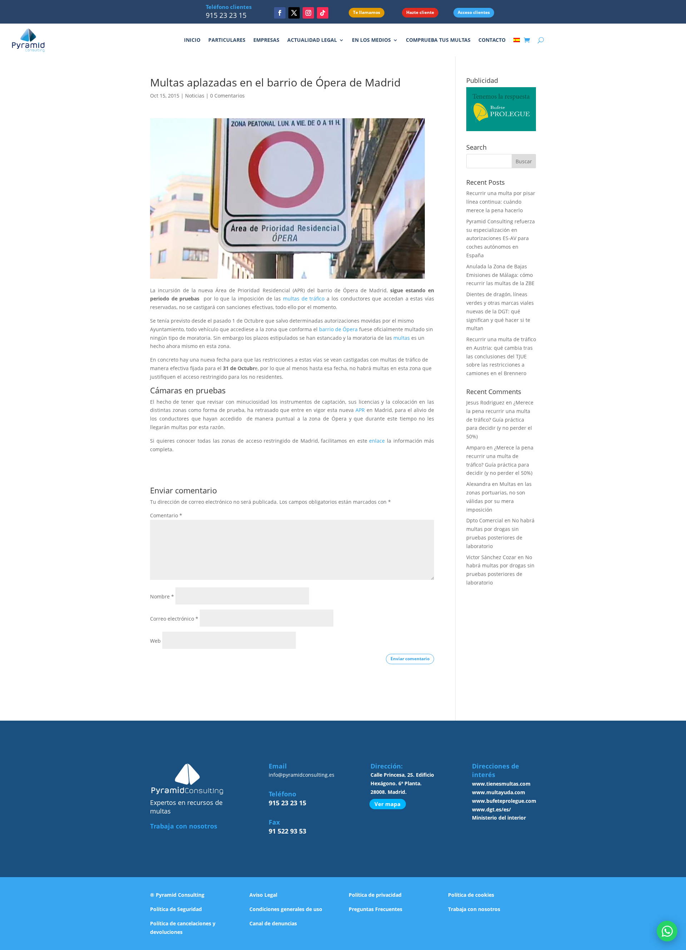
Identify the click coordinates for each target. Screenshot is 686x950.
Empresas (266, 39)
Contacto (492, 39)
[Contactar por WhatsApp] (667, 931)
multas (401, 337)
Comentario (166, 515)
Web (155, 640)
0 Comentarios (227, 95)
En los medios (371, 39)
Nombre (162, 596)
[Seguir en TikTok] (322, 13)
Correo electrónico (174, 618)
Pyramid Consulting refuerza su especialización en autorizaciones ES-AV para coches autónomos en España (500, 238)
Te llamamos (366, 12)
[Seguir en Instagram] (308, 13)
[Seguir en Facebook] (279, 13)
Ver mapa (387, 803)
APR (360, 410)
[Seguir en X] (294, 13)
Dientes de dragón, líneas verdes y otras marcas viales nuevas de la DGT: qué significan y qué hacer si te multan (500, 311)
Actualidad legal (312, 39)
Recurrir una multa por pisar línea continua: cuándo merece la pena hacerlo (500, 202)
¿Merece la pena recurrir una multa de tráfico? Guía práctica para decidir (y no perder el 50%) (499, 419)
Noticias (194, 95)
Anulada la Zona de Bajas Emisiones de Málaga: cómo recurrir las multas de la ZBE (500, 275)
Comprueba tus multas (438, 39)
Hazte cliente (420, 12)
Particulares (226, 39)
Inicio (192, 39)
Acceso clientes (474, 12)
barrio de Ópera (338, 329)
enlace (376, 440)
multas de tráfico (303, 298)
